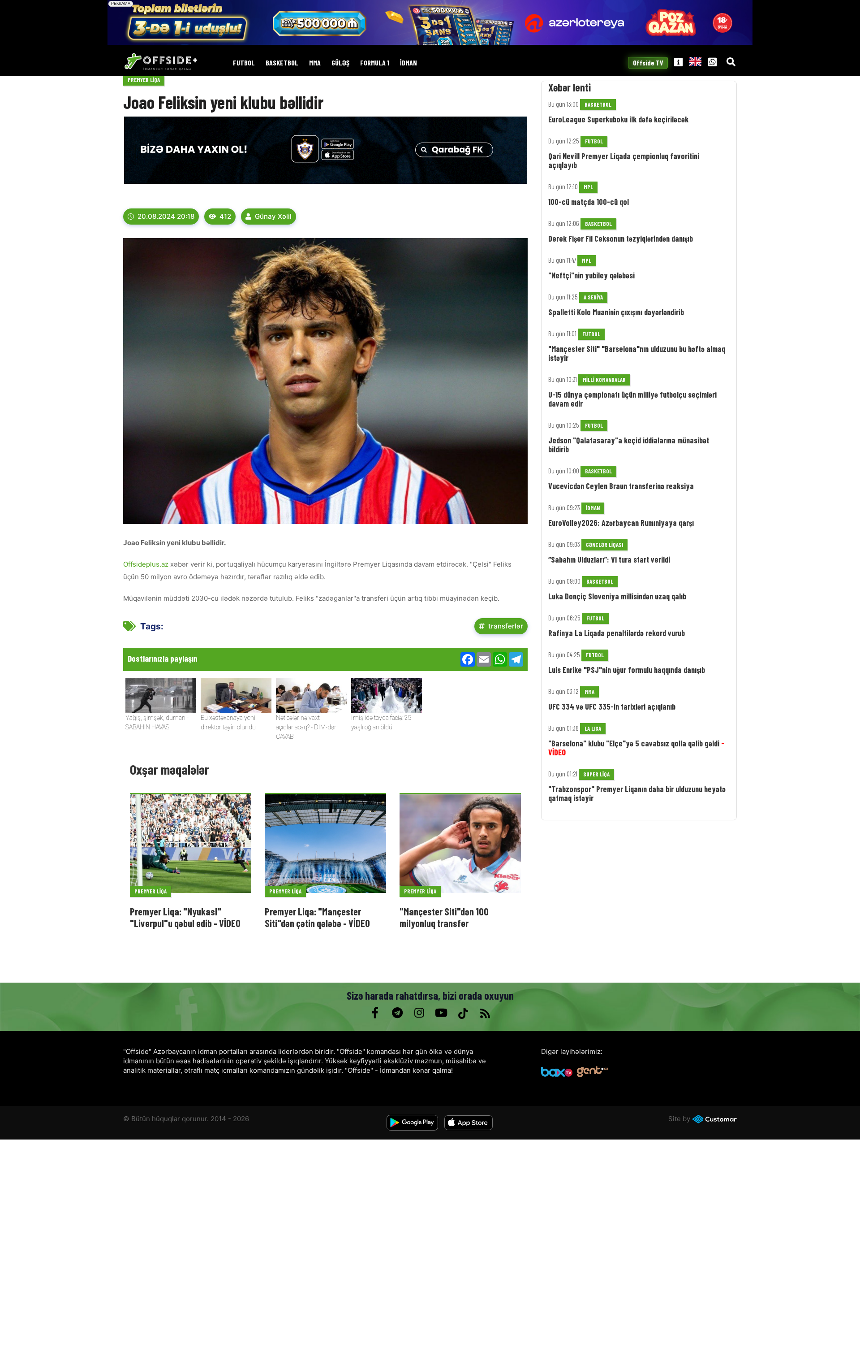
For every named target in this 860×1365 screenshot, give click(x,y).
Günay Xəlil (273, 216)
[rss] (485, 1013)
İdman (408, 63)
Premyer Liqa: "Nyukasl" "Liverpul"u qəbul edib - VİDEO (185, 917)
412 (225, 216)
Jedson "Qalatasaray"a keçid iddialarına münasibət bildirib (628, 444)
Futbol (244, 63)
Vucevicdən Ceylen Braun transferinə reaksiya (621, 486)
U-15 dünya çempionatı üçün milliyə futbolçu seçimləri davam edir (632, 399)
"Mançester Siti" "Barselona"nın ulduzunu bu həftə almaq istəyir (636, 353)
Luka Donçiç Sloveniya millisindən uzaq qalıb (617, 596)
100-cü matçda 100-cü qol (588, 202)
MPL (588, 187)
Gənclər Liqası (604, 544)
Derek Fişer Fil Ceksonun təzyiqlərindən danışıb (620, 238)
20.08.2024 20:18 (166, 216)
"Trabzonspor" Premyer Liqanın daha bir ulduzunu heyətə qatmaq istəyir (637, 793)
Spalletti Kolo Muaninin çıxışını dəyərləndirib (616, 312)
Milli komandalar (604, 379)
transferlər (505, 626)
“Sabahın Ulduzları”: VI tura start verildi (609, 559)
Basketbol (282, 63)
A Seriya (593, 297)
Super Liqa (596, 774)
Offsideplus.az (146, 564)
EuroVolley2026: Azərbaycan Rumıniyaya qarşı (621, 523)
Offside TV (648, 63)
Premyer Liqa (144, 79)
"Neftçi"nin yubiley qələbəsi (591, 275)
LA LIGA (593, 728)
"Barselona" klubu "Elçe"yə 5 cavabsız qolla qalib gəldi (636, 747)
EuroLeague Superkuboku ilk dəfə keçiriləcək (618, 119)
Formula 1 (374, 63)
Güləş (340, 63)
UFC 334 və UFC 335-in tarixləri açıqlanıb (611, 706)
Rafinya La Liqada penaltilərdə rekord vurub (616, 633)
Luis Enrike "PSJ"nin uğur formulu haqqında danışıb (626, 670)
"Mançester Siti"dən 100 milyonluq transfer (444, 917)
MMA (315, 63)
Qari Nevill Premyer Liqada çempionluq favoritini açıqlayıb (623, 160)
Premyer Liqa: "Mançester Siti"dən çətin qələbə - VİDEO (317, 917)
